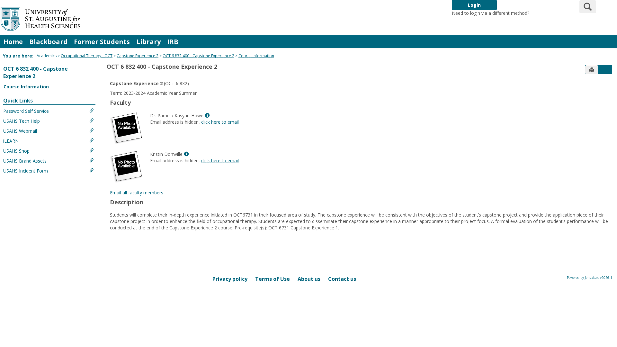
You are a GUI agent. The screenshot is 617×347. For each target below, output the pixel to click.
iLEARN (11, 141)
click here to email (220, 122)
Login (474, 5)
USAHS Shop (16, 151)
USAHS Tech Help (21, 121)
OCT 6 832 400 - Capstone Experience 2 (198, 55)
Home (13, 41)
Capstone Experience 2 (137, 55)
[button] (605, 69)
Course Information (256, 55)
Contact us (342, 278)
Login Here (542, 13)
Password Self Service (26, 111)
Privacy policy (229, 278)
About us (309, 278)
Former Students (102, 41)
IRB (172, 41)
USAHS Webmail (20, 131)
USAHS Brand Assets (25, 161)
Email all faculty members (136, 193)
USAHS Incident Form (25, 171)
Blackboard (48, 41)
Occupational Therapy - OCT (86, 55)
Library (148, 41)
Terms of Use (272, 278)
